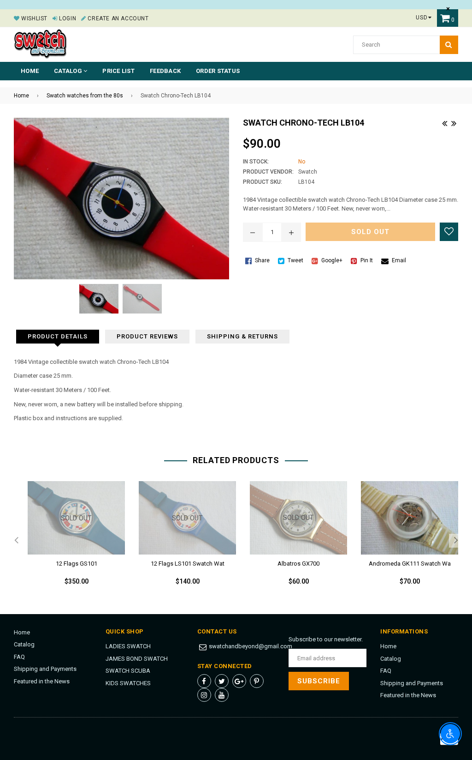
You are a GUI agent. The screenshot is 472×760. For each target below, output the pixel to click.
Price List (118, 70)
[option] (69, 540)
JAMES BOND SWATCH (137, 658)
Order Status (218, 70)
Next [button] (456, 541)
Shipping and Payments (45, 668)
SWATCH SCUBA (128, 670)
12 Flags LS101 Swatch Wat (187, 563)
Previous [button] (16, 541)
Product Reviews (147, 336)
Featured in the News (42, 681)
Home (30, 70)
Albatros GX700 (298, 563)
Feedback (165, 70)
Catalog (24, 644)
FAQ (19, 656)
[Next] (453, 122)
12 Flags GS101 (76, 563)
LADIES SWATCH (128, 646)
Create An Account (117, 18)
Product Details (58, 336)
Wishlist (33, 18)
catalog (68, 70)
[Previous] (444, 122)
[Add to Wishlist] (449, 232)
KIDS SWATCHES (128, 683)
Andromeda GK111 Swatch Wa (410, 563)
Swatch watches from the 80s (85, 95)
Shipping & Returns (242, 336)
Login (67, 18)
